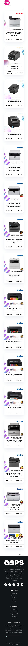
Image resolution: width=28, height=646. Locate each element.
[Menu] (23, 2)
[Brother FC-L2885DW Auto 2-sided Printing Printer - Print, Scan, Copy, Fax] (14, 462)
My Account (14, 609)
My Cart (14, 616)
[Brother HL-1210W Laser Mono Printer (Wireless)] (14, 529)
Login (14, 599)
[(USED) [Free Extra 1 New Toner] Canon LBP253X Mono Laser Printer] (14, 21)
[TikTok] (13, 584)
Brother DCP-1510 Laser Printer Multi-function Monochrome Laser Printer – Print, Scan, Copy (14, 168)
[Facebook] (5, 584)
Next (20, 554)
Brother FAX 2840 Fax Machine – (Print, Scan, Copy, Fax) (14, 441)
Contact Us (14, 595)
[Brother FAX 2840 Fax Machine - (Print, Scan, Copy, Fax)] (14, 429)
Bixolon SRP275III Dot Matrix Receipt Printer (14, 67)
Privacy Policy (14, 613)
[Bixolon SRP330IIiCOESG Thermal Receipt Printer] (14, 89)
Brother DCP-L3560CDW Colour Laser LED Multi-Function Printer (14, 275)
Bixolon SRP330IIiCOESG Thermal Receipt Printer (14, 100)
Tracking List (14, 611)
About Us (14, 593)
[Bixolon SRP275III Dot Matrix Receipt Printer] (14, 55)
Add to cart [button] (19, 39)
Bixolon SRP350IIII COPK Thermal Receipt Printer (14, 133)
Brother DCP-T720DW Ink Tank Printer (14, 408)
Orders (14, 615)
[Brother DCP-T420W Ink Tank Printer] (14, 330)
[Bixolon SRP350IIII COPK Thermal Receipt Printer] (14, 122)
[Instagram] (9, 584)
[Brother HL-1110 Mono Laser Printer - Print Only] (14, 496)
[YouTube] (18, 584)
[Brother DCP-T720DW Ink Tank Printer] (14, 396)
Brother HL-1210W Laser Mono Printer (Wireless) (14, 541)
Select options (19, 72)
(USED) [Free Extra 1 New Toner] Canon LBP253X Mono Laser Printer (14, 34)
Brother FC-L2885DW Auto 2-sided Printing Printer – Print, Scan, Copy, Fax (14, 475)
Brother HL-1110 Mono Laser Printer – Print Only (14, 508)
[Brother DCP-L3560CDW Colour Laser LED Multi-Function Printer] (14, 263)
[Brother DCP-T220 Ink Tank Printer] (14, 297)
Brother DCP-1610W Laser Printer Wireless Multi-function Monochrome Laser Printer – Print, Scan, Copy (14, 204)
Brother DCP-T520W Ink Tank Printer (14, 375)
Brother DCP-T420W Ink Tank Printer (14, 342)
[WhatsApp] (22, 584)
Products (14, 597)
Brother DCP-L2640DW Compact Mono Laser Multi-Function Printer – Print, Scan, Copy (14, 240)
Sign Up (14, 601)
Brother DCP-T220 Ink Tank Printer (14, 309)
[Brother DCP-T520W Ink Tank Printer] (14, 363)
